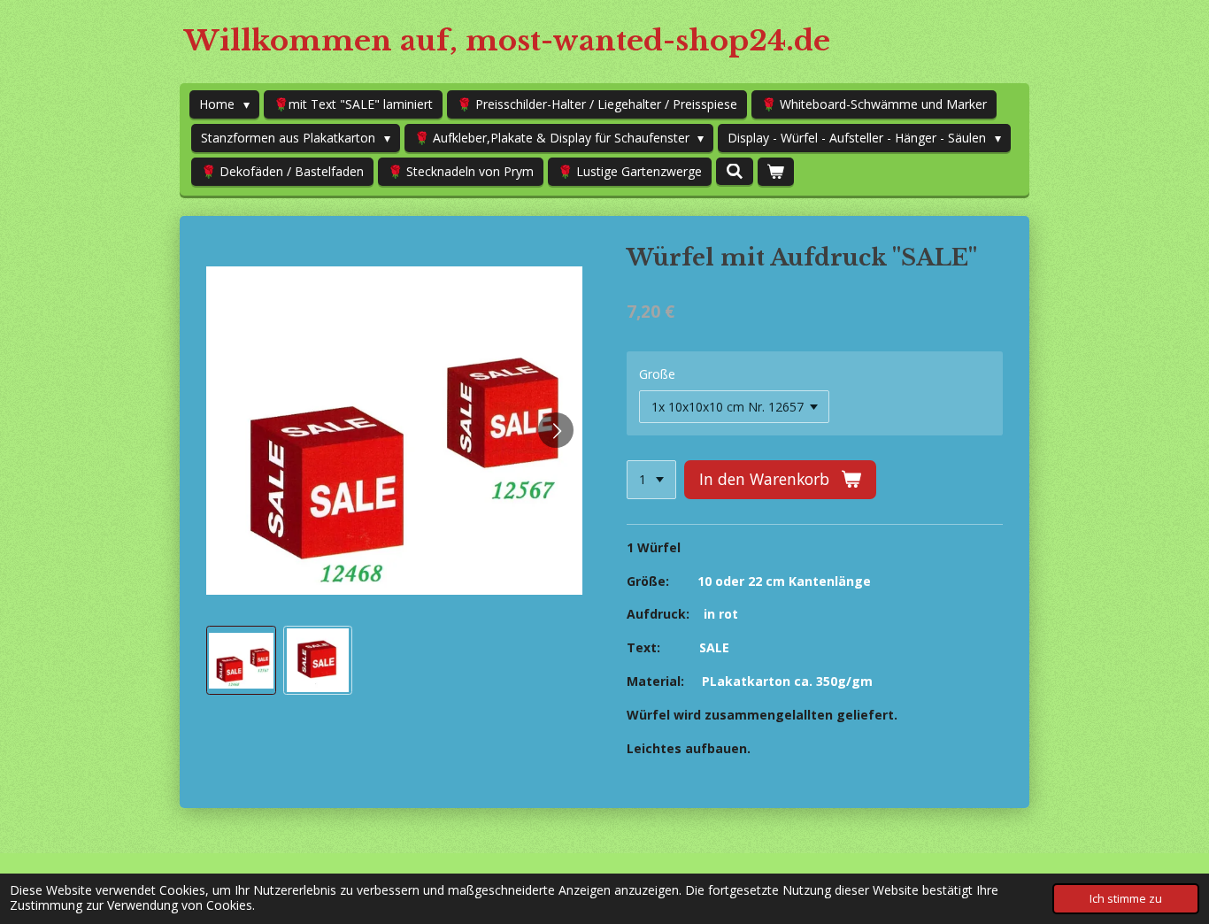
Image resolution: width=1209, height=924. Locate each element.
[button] (241, 661)
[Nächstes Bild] (556, 430)
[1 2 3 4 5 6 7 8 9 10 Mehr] (651, 479)
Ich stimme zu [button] (1126, 898)
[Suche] (734, 171)
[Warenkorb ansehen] (776, 172)
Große (657, 374)
